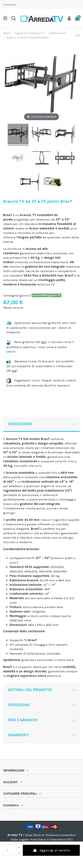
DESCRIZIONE (20, 424)
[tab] (41, 424)
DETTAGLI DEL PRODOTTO (30, 690)
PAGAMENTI (18, 735)
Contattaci (10, 4)
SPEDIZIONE (19, 705)
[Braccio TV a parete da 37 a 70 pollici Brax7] (18, 135)
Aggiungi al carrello (55, 850)
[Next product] (79, 35)
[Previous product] (76, 35)
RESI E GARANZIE (23, 720)
